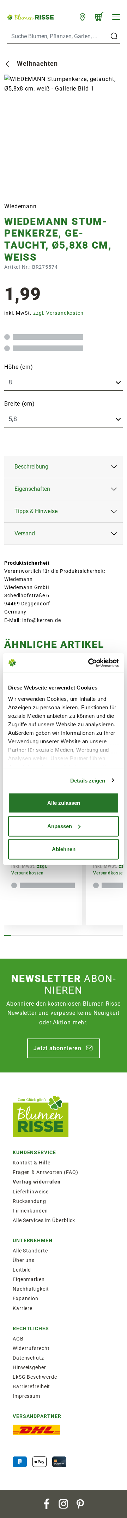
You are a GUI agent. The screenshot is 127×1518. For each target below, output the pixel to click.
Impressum (26, 1396)
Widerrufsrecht (31, 1348)
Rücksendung (29, 1201)
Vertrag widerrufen (37, 1182)
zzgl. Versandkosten (58, 313)
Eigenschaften (32, 488)
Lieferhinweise (31, 1191)
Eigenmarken (29, 1279)
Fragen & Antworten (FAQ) (45, 1172)
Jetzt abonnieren (57, 1048)
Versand (24, 533)
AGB (18, 1339)
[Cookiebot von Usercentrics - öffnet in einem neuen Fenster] (89, 662)
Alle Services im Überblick (44, 1220)
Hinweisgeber (29, 1367)
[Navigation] (116, 17)
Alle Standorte (30, 1251)
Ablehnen (63, 849)
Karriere (22, 1308)
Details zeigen (87, 780)
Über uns (24, 1260)
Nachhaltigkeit (31, 1289)
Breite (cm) (19, 403)
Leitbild (22, 1270)
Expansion (25, 1298)
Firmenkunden (30, 1211)
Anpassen (59, 826)
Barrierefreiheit (31, 1386)
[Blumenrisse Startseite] (30, 16)
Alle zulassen (63, 803)
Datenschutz (28, 1358)
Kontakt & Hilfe (31, 1162)
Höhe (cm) (18, 366)
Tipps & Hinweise (36, 511)
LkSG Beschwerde (35, 1377)
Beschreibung (31, 466)
